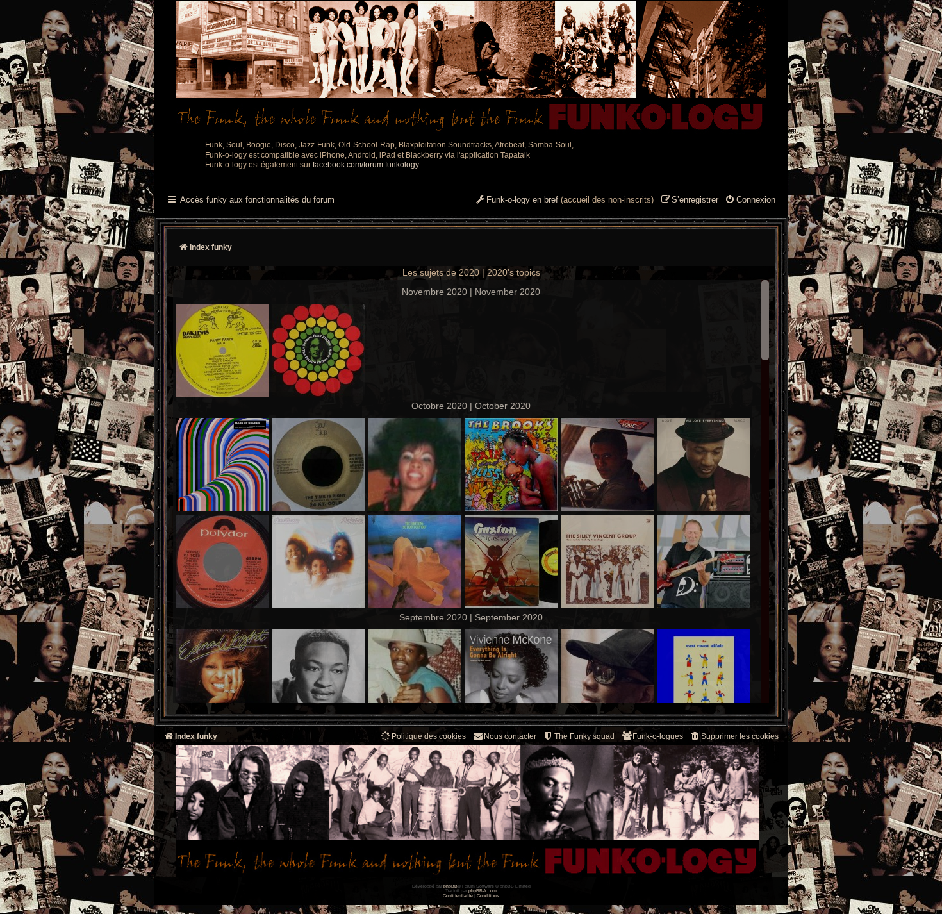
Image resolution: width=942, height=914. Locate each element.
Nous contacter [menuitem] (510, 736)
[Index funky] (471, 67)
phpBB (450, 886)
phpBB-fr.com (482, 890)
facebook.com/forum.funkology (366, 164)
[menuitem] (750, 201)
